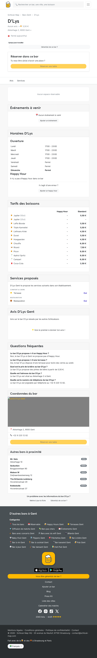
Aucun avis (13, 26)
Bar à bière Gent (78, 538)
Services (21, 80)
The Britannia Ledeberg (21, 479)
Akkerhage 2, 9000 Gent (23, 429)
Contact (48, 582)
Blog (48, 591)
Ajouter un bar (48, 586)
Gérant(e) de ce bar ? (49, 47)
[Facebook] (40, 611)
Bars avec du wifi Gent (50, 533)
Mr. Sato (14, 459)
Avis (11, 80)
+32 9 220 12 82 (20, 435)
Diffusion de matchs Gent (23, 529)
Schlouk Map (13, 15)
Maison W (14, 472)
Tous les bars (18, 524)
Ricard (16, 247)
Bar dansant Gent (40, 547)
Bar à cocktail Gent (39, 542)
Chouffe (17, 243)
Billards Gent (73, 533)
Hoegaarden (19, 239)
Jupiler (17, 215)
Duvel (16, 235)
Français (16, 646)
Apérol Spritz (19, 255)
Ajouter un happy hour (48, 191)
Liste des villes (48, 601)
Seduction (15, 466)
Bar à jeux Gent (19, 547)
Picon (16, 251)
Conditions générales (34, 630)
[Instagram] (45, 611)
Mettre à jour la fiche (38, 500)
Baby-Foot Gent (19, 538)
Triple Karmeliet (21, 227)
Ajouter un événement (48, 121)
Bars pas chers (48, 529)
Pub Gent (81, 542)
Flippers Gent (38, 538)
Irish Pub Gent (60, 547)
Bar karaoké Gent (62, 542)
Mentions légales (15, 630)
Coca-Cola (18, 263)
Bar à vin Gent (18, 542)
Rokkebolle (15, 485)
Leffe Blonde (19, 223)
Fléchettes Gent (58, 538)
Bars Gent (26, 15)
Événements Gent (69, 529)
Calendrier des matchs (48, 605)
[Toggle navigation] (88, 4)
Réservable (35, 524)
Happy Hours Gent (55, 524)
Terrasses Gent (76, 524)
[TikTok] (51, 611)
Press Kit (49, 596)
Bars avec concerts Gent (23, 533)
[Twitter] (57, 611)
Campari (17, 259)
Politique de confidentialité (58, 630)
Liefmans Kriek (20, 231)
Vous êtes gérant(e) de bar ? (48, 576)
